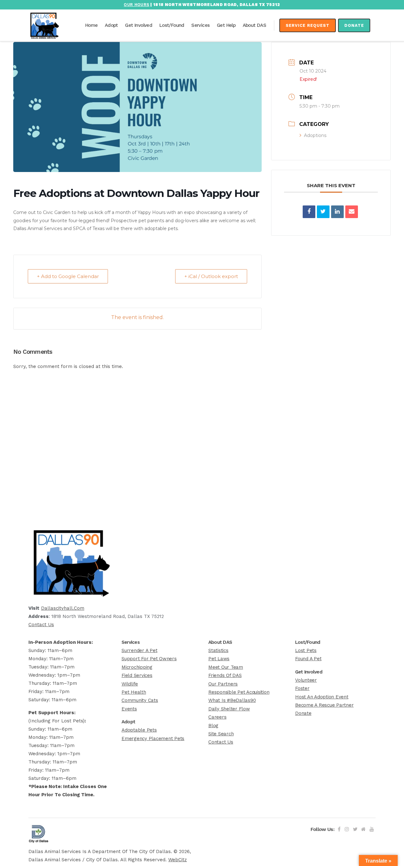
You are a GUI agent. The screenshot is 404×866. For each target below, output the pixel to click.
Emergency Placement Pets (153, 738)
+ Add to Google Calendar (68, 276)
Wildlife (130, 684)
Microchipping (137, 667)
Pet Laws (218, 658)
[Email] (351, 211)
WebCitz (177, 860)
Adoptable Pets (139, 730)
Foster (302, 688)
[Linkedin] (337, 211)
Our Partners (223, 684)
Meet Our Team (225, 667)
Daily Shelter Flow (229, 709)
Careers (217, 717)
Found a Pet (308, 658)
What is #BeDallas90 (232, 700)
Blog (213, 725)
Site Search (221, 734)
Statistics (218, 650)
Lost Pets (306, 650)
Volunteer (306, 680)
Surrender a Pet (139, 650)
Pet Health (134, 692)
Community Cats (140, 700)
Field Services (137, 675)
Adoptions (315, 135)
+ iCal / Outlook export (211, 276)
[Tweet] (323, 211)
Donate (354, 25)
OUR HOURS (136, 4)
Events (129, 709)
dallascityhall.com (62, 608)
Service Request (308, 25)
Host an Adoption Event (321, 697)
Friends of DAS (225, 675)
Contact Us (41, 624)
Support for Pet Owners (149, 658)
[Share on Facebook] (309, 211)
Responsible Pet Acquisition (239, 692)
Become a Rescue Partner (324, 705)
